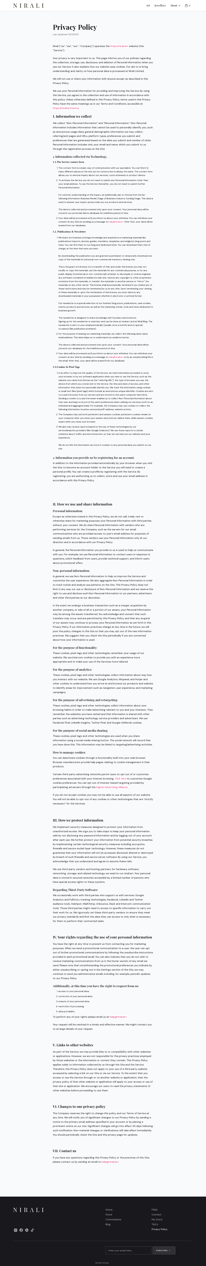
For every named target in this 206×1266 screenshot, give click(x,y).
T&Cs (155, 1224)
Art (148, 5)
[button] (175, 5)
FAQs (155, 1209)
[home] (28, 6)
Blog (108, 1224)
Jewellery (160, 5)
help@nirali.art (116, 221)
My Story (157, 1219)
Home (109, 1209)
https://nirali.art (119, 46)
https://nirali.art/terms (66, 108)
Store (109, 1214)
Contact (156, 1214)
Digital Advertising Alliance (111, 787)
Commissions (113, 1219)
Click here (120, 778)
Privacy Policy (159, 1229)
